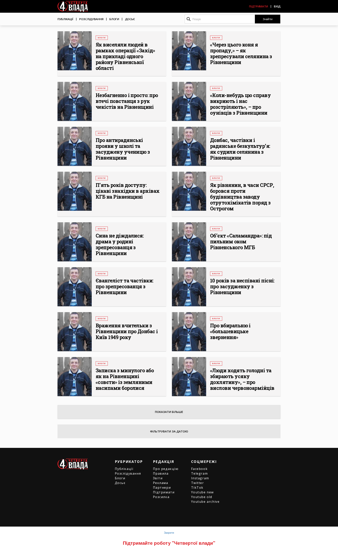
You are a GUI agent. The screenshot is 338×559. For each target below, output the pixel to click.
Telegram (199, 473)
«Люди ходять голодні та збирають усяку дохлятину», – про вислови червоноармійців (242, 379)
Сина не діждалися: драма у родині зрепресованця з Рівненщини (120, 244)
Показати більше (169, 412)
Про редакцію (166, 469)
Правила (161, 473)
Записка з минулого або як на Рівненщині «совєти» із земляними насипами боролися (125, 379)
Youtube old (201, 497)
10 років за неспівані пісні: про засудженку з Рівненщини (242, 286)
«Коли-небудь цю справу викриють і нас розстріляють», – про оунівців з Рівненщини (240, 104)
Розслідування (91, 19)
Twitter (197, 483)
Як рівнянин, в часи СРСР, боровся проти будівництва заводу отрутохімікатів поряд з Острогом (242, 197)
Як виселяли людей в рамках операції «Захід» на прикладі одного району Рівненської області (125, 56)
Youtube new (202, 492)
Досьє (130, 19)
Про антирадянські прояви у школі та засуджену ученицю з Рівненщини (123, 149)
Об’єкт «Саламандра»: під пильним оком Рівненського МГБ (241, 241)
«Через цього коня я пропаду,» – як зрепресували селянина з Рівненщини (241, 53)
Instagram (200, 478)
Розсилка (161, 497)
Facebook (199, 469)
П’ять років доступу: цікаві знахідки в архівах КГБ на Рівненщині (128, 191)
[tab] (169, 431)
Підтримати (258, 6)
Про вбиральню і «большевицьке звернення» (230, 331)
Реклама (160, 483)
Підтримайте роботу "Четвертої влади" (169, 542)
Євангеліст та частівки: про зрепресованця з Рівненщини (124, 286)
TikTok (197, 487)
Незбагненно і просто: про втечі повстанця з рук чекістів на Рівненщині (127, 101)
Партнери (162, 487)
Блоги (114, 19)
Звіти (158, 478)
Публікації (65, 19)
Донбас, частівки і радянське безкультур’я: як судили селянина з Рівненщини (240, 149)
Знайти (267, 19)
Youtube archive (205, 501)
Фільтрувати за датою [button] (169, 431)
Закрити (169, 532)
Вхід (277, 6)
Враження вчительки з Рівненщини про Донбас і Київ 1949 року (127, 331)
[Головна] (73, 6)
